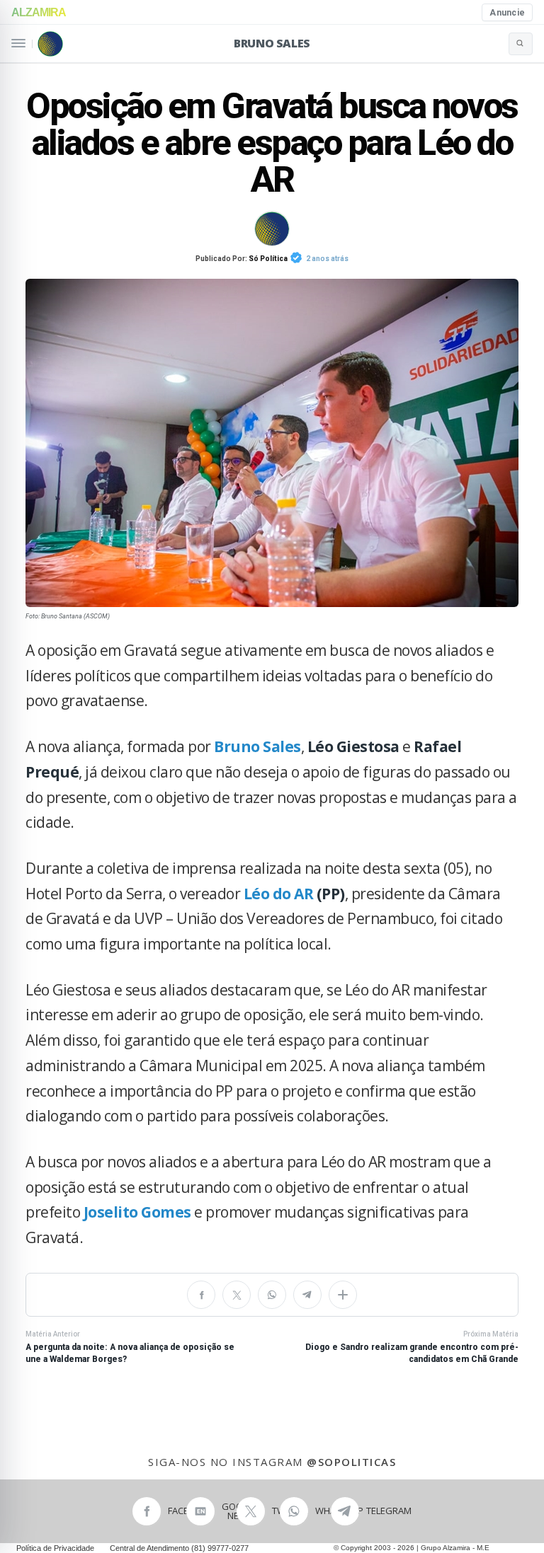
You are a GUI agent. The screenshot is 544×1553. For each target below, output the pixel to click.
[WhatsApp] (272, 1295)
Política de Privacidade (55, 1548)
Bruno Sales (272, 43)
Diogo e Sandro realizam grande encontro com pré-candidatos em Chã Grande (411, 1347)
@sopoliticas (351, 1462)
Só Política (268, 258)
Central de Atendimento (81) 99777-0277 (179, 1548)
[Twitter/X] (236, 1295)
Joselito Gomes (137, 1212)
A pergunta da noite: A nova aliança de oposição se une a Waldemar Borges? (130, 1347)
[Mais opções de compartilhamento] (343, 1295)
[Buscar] (521, 44)
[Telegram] (307, 1295)
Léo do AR (279, 893)
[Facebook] (201, 1295)
